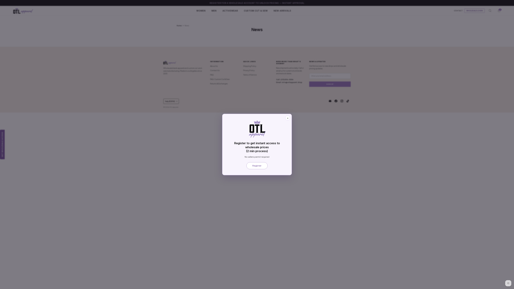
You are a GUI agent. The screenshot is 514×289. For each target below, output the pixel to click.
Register (256, 165)
